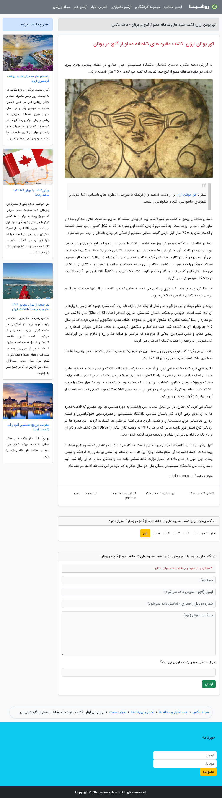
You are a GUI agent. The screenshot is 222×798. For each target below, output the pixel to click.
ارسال (209, 684)
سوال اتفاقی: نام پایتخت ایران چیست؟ (188, 662)
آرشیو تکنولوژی (121, 7)
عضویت (208, 772)
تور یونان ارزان (186, 194)
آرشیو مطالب (173, 7)
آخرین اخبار (99, 7)
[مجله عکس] (203, 7)
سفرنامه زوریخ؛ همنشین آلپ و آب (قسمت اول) (28, 427)
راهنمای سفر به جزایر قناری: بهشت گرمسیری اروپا (28, 78)
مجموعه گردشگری (147, 7)
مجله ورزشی (61, 7)
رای (145, 533)
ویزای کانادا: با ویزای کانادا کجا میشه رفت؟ (31, 192)
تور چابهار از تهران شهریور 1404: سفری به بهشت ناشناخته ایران (30, 307)
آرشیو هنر (80, 7)
